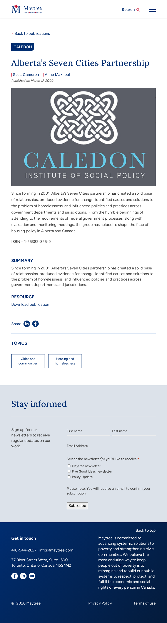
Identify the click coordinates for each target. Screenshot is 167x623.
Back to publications (30, 33)
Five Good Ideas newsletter (92, 471)
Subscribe (77, 505)
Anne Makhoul (57, 74)
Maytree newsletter (86, 466)
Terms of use (145, 603)
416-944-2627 (24, 550)
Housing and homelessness (65, 361)
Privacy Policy (100, 603)
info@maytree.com (56, 550)
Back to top (146, 530)
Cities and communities (28, 361)
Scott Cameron (26, 74)
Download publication (30, 304)
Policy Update (82, 477)
